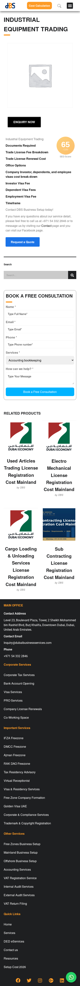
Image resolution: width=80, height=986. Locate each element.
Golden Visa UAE (15, 806)
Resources (11, 958)
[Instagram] (40, 980)
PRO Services (13, 700)
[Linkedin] (62, 980)
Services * (13, 352)
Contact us (11, 950)
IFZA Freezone (13, 738)
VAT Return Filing (15, 903)
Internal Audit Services (18, 886)
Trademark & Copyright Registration (27, 823)
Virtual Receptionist (17, 780)
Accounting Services (17, 869)
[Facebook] (18, 980)
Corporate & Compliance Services (26, 815)
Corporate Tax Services (19, 675)
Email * (10, 322)
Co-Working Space (16, 717)
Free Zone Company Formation (24, 797)
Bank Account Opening (19, 683)
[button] (70, 6)
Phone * (11, 337)
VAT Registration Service (20, 878)
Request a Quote (22, 242)
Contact (46, 225)
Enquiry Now (24, 122)
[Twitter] (29, 980)
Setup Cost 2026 (15, 967)
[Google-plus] (51, 980)
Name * (11, 307)
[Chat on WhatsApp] (71, 977)
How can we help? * (19, 369)
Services (9, 933)
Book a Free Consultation (40, 392)
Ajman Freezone (14, 755)
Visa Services (13, 692)
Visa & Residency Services (22, 789)
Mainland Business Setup (21, 852)
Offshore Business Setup (20, 861)
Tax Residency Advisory (20, 772)
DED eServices (14, 941)
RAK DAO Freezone (17, 763)
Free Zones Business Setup (22, 844)
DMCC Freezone (15, 746)
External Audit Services (19, 895)
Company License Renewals (23, 709)
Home (8, 924)
